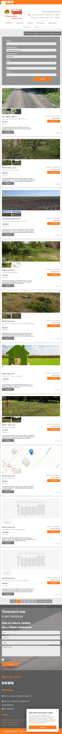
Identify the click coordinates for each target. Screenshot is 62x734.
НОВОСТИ (9, 23)
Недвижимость (11, 47)
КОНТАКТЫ (27, 27)
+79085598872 (53, 531)
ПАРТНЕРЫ (41, 23)
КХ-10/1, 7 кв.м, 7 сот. (8, 425)
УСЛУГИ (30, 23)
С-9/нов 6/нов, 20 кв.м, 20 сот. (11, 219)
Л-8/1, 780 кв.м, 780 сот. (9, 116)
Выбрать (11, 57)
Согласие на (16, 660)
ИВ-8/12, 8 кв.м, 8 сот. (8, 321)
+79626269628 (53, 121)
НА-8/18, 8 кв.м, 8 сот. (8, 578)
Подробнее (8, 132)
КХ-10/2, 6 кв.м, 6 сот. (8, 476)
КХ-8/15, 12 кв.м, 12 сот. (9, 168)
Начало (13, 601)
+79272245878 (53, 172)
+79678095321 (53, 378)
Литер (8, 72)
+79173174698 (53, 223)
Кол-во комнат (11, 54)
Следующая (41, 601)
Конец (49, 601)
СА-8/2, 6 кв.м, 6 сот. (8, 374)
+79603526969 (53, 325)
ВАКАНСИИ (52, 23)
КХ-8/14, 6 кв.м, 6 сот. (8, 270)
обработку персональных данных (20, 660)
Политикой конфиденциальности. (38, 722)
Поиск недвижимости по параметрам (43, 33)
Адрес (8, 41)
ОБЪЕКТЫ (19, 23)
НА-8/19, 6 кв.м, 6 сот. (8, 527)
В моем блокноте (52, 6)
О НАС (37, 27)
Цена (8, 60)
